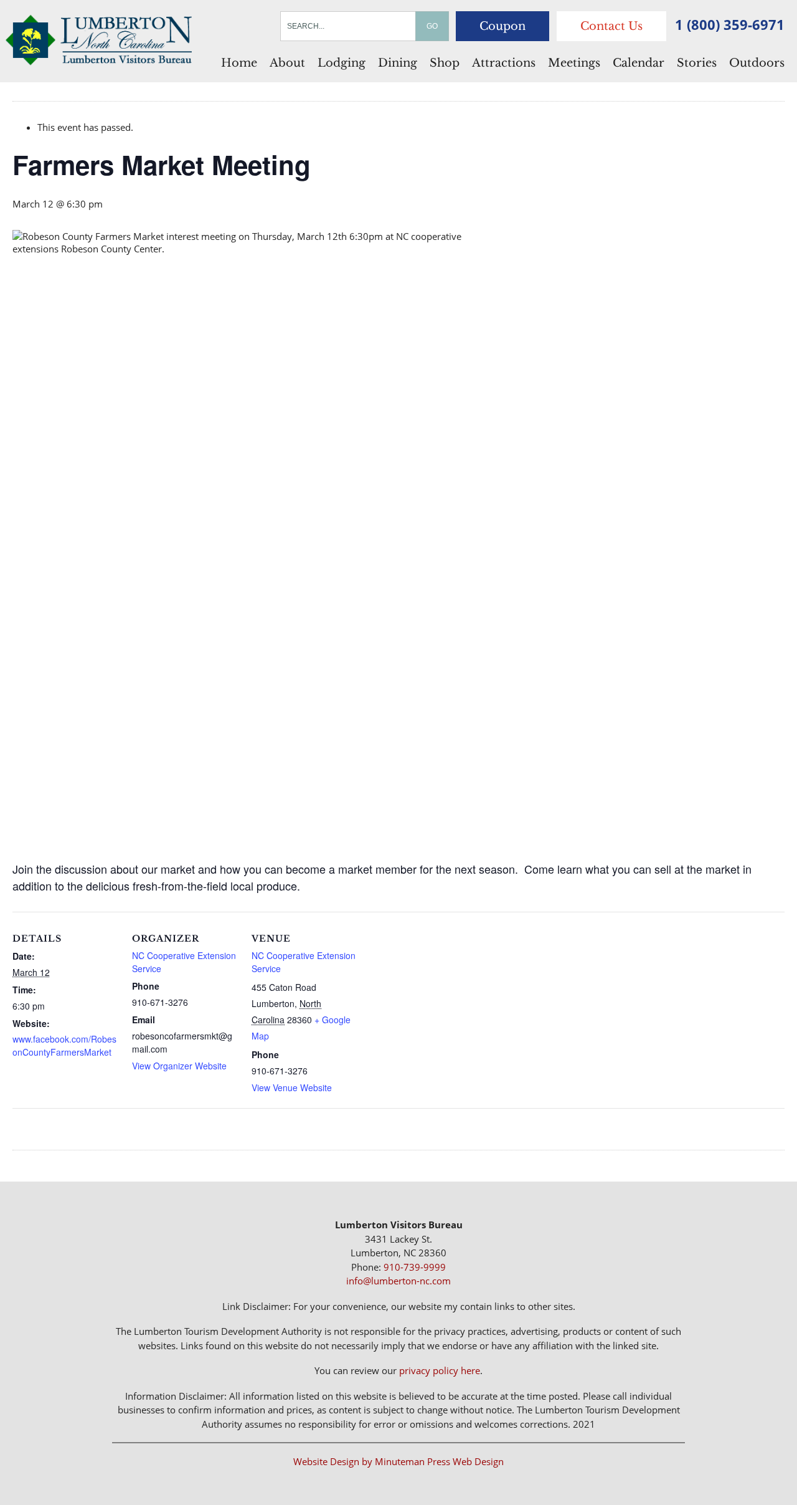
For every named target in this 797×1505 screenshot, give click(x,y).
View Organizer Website (179, 1065)
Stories (697, 63)
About (287, 63)
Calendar (638, 63)
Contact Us (611, 26)
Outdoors (757, 63)
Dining (397, 63)
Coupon (502, 26)
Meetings (574, 63)
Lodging (341, 63)
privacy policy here (439, 1370)
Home (239, 63)
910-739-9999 (415, 1267)
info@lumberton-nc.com (398, 1280)
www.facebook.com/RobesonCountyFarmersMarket (64, 1045)
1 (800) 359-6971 (730, 24)
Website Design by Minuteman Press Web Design (398, 1461)
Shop (445, 63)
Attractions (503, 63)
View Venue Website (292, 1087)
